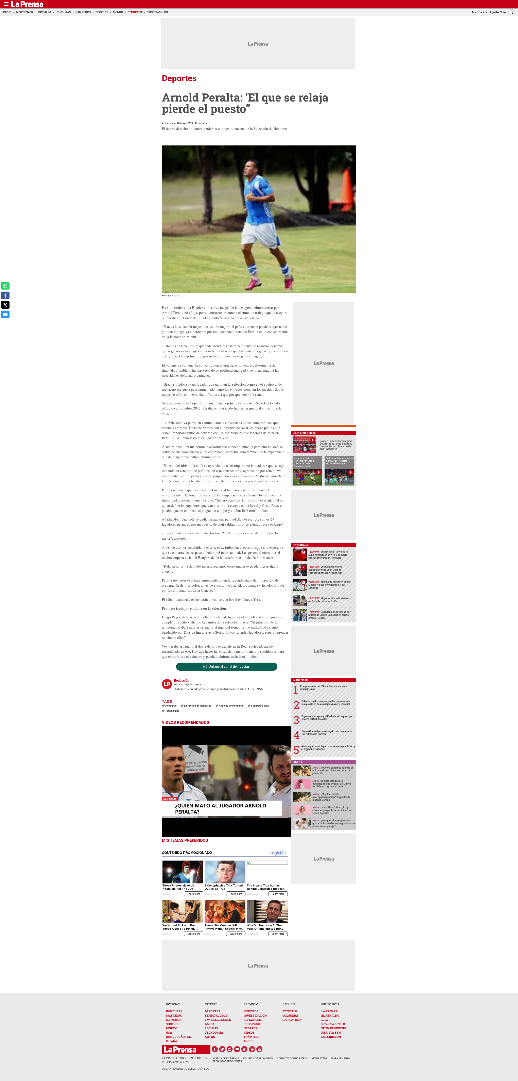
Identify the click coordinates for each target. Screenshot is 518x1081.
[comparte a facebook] (5, 295)
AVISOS (249, 1041)
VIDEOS (249, 1032)
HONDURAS (174, 1011)
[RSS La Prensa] (259, 1049)
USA (169, 1032)
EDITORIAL (290, 1011)
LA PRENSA (329, 1011)
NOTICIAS (173, 1004)
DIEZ (324, 1020)
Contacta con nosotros (292, 1058)
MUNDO (171, 1028)
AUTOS (210, 1037)
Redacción (201, 123)
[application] (226, 781)
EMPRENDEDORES (218, 1020)
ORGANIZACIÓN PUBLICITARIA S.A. (185, 1068)
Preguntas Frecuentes (227, 1061)
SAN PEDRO (174, 1015)
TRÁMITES (251, 1037)
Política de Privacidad (258, 1058)
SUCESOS (172, 1024)
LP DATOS (250, 1028)
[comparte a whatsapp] (5, 286)
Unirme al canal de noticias (229, 666)
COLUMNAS (290, 1015)
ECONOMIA (174, 1020)
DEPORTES (212, 1011)
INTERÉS (211, 1004)
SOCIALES (212, 1028)
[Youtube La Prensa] (237, 1049)
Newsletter (319, 1058)
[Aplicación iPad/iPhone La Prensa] (244, 1049)
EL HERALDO (330, 1015)
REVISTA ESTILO (333, 1024)
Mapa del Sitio (340, 1058)
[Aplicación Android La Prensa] (252, 1049)
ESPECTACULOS (216, 1015)
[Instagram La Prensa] (229, 1049)
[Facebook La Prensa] (214, 1049)
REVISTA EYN (331, 1032)
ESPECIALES (252, 1020)
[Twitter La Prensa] (222, 1049)
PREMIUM (251, 1004)
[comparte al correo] (5, 314)
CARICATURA (291, 1020)
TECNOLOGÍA (214, 1032)
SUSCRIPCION (331, 1037)
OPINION (288, 1004)
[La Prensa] (180, 1049)
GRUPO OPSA (330, 1004)
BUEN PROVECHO (333, 1028)
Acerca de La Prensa (225, 1058)
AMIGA (209, 1024)
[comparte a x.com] (5, 305)
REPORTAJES (253, 1024)
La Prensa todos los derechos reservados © (185, 1060)
